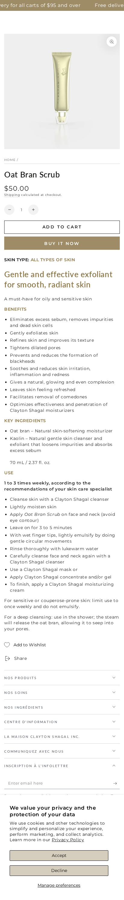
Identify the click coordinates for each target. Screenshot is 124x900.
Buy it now (62, 243)
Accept (59, 855)
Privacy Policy (68, 839)
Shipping (12, 194)
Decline (59, 870)
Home (10, 159)
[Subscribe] (116, 783)
